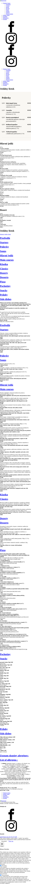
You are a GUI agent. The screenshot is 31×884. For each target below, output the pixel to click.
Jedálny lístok (6, 15)
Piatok (7, 10)
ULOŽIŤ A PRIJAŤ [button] (5, 883)
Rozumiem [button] (4, 841)
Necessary (4, 865)
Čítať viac (11, 841)
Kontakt (5, 19)
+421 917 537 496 (12, 836)
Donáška (5, 16)
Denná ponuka (9, 14)
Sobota (7, 11)
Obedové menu (6, 3)
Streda (7, 7)
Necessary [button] (2, 864)
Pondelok (8, 4)
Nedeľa (8, 12)
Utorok (7, 5)
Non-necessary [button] (3, 873)
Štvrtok (7, 8)
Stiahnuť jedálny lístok (5, 234)
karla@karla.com (4, 836)
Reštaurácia (6, 18)
